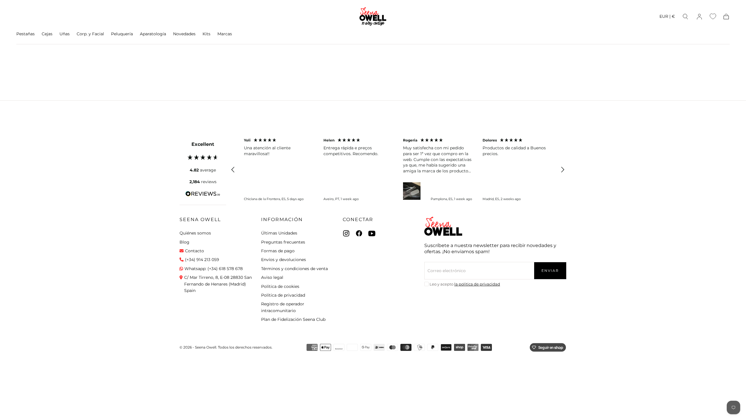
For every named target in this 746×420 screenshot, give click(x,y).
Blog (184, 242)
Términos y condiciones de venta (294, 268)
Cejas (47, 34)
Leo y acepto (465, 284)
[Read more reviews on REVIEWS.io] (202, 195)
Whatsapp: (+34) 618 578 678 (213, 268)
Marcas (224, 34)
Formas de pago (278, 250)
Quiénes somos (195, 233)
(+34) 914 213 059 (202, 259)
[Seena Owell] (443, 226)
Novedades (184, 34)
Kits (206, 34)
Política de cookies (280, 286)
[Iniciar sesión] (699, 16)
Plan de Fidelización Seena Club (293, 319)
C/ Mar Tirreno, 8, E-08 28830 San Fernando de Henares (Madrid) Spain (218, 284)
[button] (667, 17)
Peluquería (122, 34)
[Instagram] (346, 233)
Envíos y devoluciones (283, 259)
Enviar (550, 270)
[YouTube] (371, 233)
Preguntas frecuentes (283, 242)
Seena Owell (200, 219)
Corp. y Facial (90, 34)
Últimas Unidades (279, 233)
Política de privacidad (283, 295)
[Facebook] (359, 233)
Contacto (194, 250)
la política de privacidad (477, 284)
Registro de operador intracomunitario (282, 307)
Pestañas (25, 34)
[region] (397, 170)
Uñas (64, 34)
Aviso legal (272, 277)
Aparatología (153, 34)
